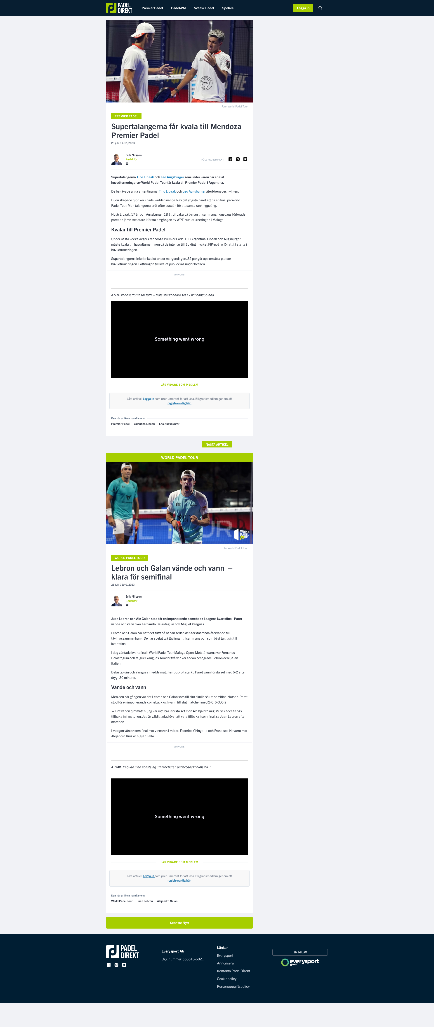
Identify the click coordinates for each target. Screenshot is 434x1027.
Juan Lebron (145, 901)
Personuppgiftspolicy (233, 986)
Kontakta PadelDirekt (233, 971)
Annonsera (225, 963)
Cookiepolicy (226, 978)
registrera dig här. (179, 403)
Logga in (303, 8)
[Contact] (127, 164)
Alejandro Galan (167, 901)
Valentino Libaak (144, 424)
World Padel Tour (130, 558)
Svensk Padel (204, 8)
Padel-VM (178, 8)
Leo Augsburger (194, 191)
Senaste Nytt (179, 922)
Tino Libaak (167, 191)
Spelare (228, 8)
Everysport (225, 955)
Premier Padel (152, 8)
